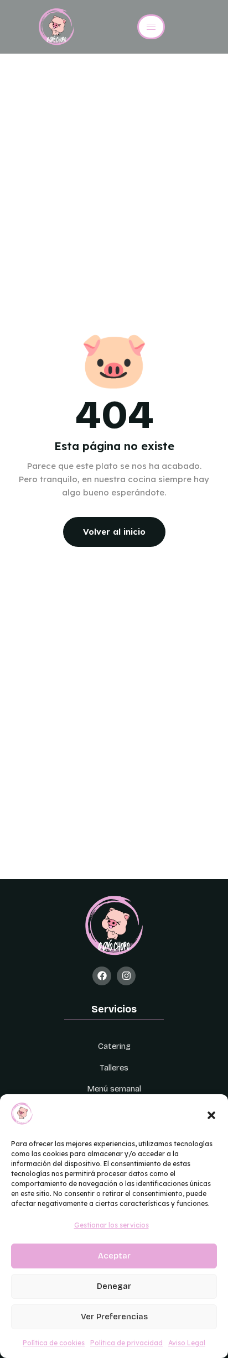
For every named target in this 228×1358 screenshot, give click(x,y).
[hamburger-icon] (151, 26)
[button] (211, 1115)
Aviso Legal (186, 1343)
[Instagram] (126, 976)
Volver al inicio (114, 531)
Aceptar (114, 1256)
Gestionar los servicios (111, 1225)
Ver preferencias (114, 1317)
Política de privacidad (126, 1343)
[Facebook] (101, 976)
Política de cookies (54, 1343)
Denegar (114, 1286)
